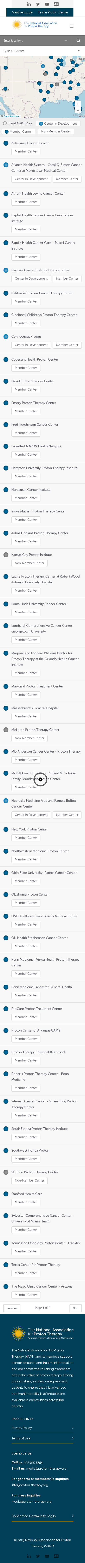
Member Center (26, 151)
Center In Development (31, 179)
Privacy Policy (22, 1428)
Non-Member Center (29, 563)
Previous (12, 1308)
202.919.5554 (33, 1462)
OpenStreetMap (12, 116)
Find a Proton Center (53, 12)
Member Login (22, 12)
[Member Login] (56, 4)
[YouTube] (47, 4)
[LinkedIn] (29, 4)
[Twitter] (38, 4)
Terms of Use (21, 1438)
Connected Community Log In (34, 1516)
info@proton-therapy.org (30, 1485)
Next (75, 1308)
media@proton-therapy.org (46, 1468)
